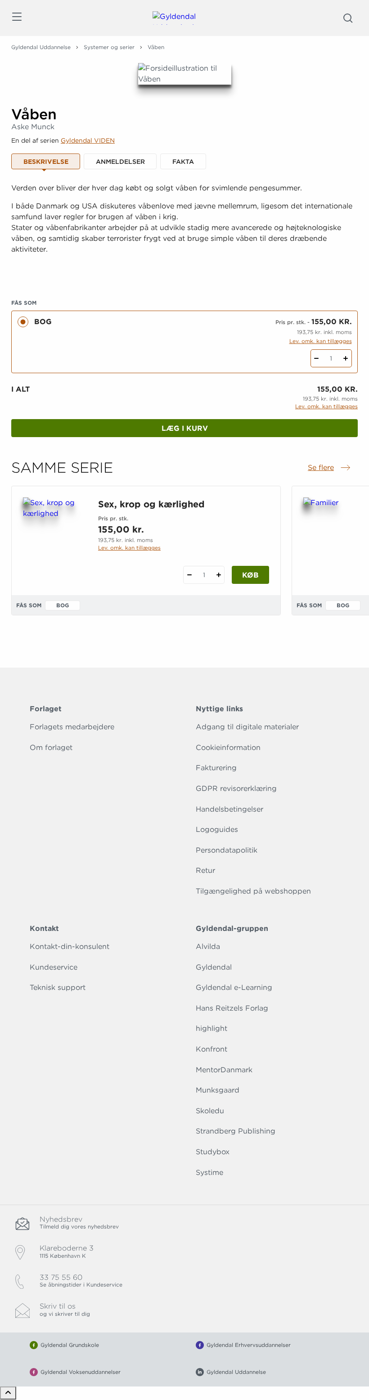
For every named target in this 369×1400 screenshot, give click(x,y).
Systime (209, 1172)
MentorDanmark (224, 1070)
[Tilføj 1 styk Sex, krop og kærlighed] (218, 574)
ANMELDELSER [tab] (120, 161)
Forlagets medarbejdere (72, 727)
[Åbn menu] (16, 18)
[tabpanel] (184, 230)
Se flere (330, 468)
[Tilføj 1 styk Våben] (345, 358)
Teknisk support (58, 987)
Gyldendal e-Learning (234, 987)
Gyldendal (214, 967)
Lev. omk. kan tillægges (320, 341)
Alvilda (208, 946)
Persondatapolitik (226, 850)
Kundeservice (53, 967)
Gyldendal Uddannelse (41, 47)
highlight (211, 1028)
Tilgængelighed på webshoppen (253, 891)
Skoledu (210, 1110)
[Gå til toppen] (8, 1393)
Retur (205, 870)
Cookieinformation (228, 747)
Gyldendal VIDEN (88, 140)
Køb (250, 575)
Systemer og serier (109, 47)
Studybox (213, 1151)
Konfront (211, 1049)
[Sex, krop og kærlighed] (53, 540)
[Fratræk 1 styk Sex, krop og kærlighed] (189, 574)
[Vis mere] (184, 271)
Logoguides (217, 829)
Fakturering (216, 767)
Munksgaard (217, 1090)
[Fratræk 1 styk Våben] (316, 358)
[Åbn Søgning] (348, 18)
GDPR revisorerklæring (236, 788)
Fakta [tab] (183, 161)
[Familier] (333, 540)
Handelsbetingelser (229, 809)
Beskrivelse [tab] (45, 161)
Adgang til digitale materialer (247, 727)
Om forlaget (51, 747)
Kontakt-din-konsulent (69, 946)
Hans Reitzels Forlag (232, 1008)
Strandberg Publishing (235, 1131)
